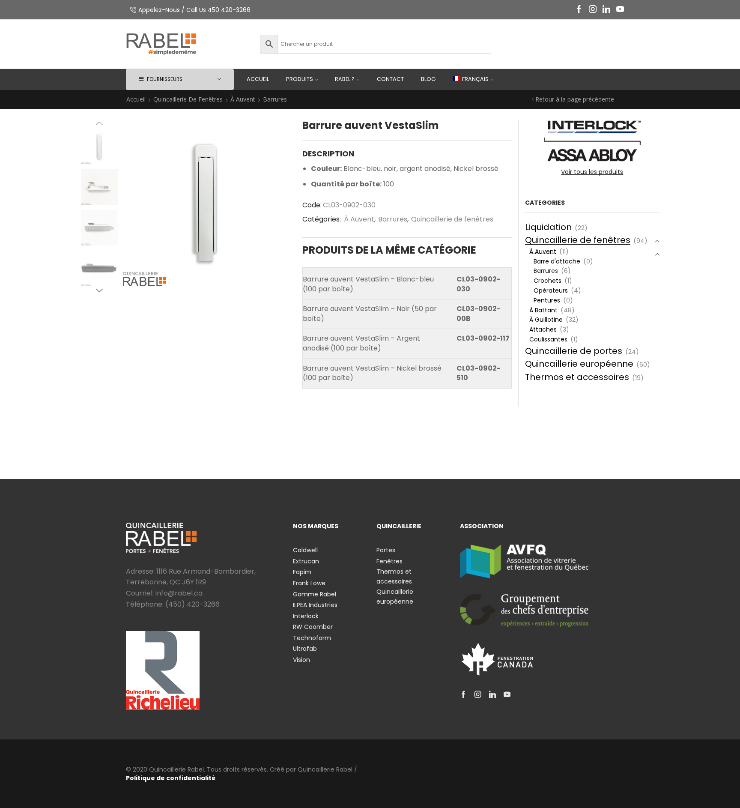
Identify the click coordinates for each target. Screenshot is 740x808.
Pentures (547, 300)
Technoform (312, 638)
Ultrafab (305, 648)
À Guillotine (546, 319)
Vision (301, 659)
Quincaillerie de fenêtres (188, 99)
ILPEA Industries (315, 605)
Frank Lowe (309, 583)
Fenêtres (389, 561)
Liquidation (548, 227)
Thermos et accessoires (577, 377)
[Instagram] (593, 9)
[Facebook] (579, 9)
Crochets (547, 280)
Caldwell (305, 550)
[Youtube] (620, 9)
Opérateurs (551, 290)
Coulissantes (548, 339)
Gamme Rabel (314, 594)
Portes (385, 550)
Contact (390, 79)
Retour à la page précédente (574, 99)
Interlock (306, 616)
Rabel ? (345, 79)
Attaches (543, 329)
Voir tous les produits (592, 172)
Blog (428, 79)
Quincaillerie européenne (579, 364)
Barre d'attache (557, 261)
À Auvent (242, 99)
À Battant (543, 310)
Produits (299, 79)
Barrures (275, 99)
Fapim (302, 572)
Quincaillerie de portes (573, 351)
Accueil (258, 79)
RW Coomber (313, 626)
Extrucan (306, 561)
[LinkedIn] (606, 9)
